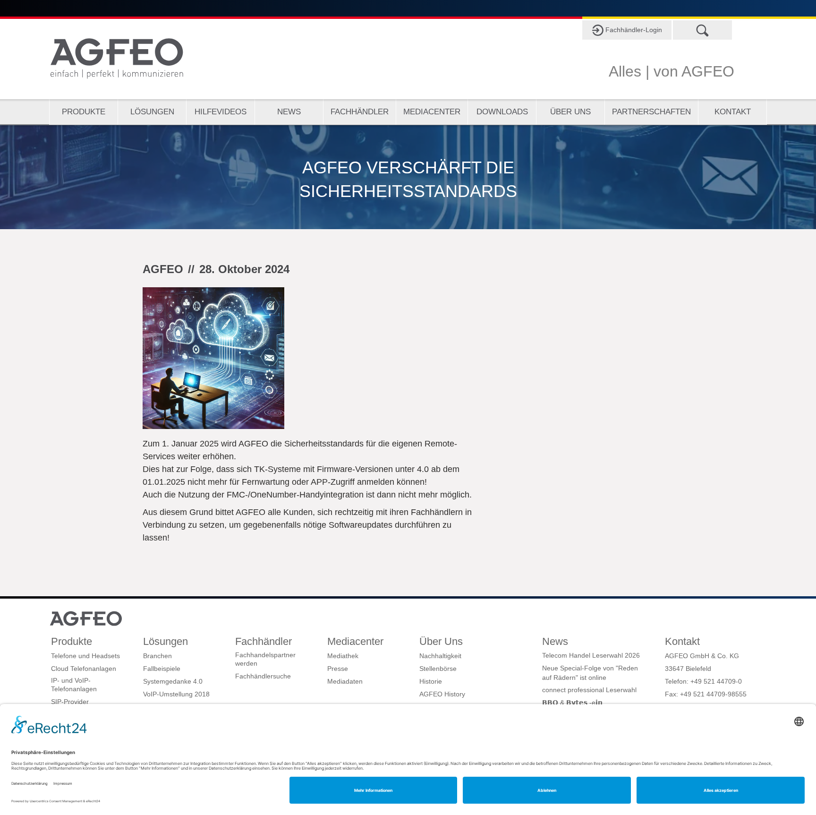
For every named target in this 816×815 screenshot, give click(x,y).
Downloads (502, 111)
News (289, 111)
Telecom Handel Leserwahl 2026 (591, 655)
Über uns (570, 111)
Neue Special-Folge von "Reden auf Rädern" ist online (590, 672)
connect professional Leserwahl (589, 690)
